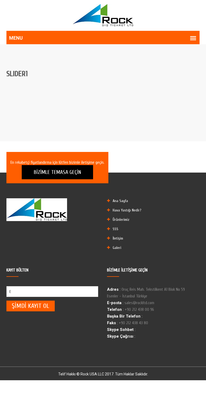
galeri (117, 247)
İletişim (118, 238)
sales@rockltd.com (139, 303)
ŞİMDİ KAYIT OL (30, 305)
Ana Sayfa (120, 201)
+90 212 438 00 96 (139, 309)
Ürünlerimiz (121, 219)
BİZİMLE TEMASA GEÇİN (57, 172)
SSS (115, 229)
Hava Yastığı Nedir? (127, 210)
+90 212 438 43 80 (133, 323)
